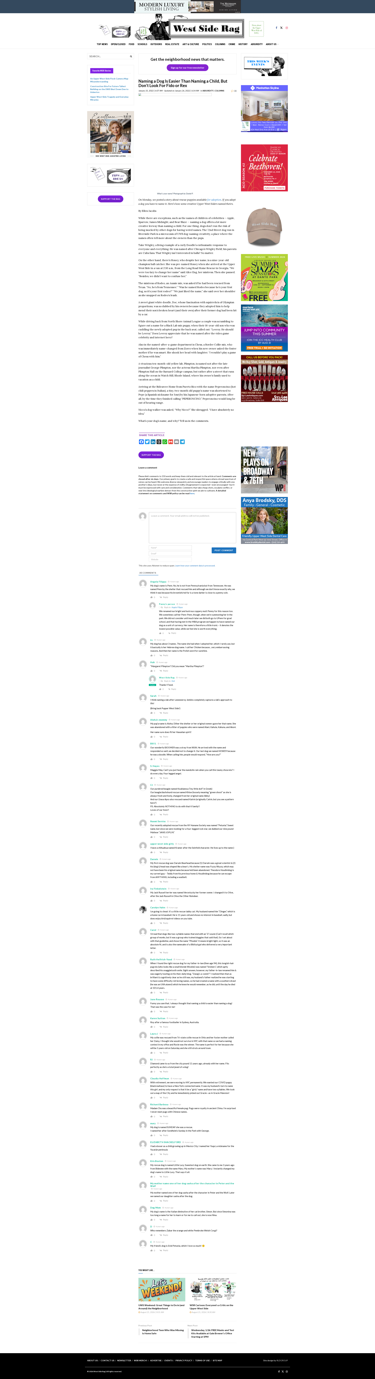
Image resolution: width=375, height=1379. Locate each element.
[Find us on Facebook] (276, 26)
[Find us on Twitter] (281, 26)
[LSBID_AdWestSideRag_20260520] (264, 277)
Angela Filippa (177, 607)
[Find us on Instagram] (287, 26)
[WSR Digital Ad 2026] (264, 378)
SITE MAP (217, 1360)
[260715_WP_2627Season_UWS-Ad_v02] (264, 469)
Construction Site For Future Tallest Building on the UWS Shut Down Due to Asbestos (109, 89)
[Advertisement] (264, 424)
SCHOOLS (142, 44)
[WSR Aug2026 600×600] (264, 328)
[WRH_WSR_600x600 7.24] (264, 108)
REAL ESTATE (172, 44)
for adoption (214, 199)
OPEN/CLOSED (118, 44)
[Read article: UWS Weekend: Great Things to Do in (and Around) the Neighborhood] (161, 1289)
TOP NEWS (102, 44)
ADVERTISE (156, 1360)
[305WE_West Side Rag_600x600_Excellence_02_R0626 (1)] (110, 134)
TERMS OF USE (202, 1360)
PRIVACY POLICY (183, 1360)
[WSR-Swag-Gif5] (264, 227)
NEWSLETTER (124, 1360)
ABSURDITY (257, 44)
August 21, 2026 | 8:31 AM (152, 1312)
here (192, 493)
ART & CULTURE (191, 44)
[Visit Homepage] (199, 26)
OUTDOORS (156, 44)
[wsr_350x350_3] (264, 167)
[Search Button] (131, 56)
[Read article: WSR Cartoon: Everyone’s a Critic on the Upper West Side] (213, 1289)
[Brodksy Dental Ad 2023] (264, 520)
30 (235, 90)
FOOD (131, 44)
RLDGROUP (282, 1360)
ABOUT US (271, 44)
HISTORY (243, 44)
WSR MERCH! (140, 1360)
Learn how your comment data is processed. (195, 565)
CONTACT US (107, 1360)
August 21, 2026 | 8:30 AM (203, 1312)
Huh (173, 681)
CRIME (232, 44)
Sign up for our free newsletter (187, 67)
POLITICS (207, 44)
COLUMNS (220, 44)
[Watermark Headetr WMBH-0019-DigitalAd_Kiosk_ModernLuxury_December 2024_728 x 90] (187, 6)
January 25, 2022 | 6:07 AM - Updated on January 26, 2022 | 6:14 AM (168, 91)
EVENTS (169, 1360)
